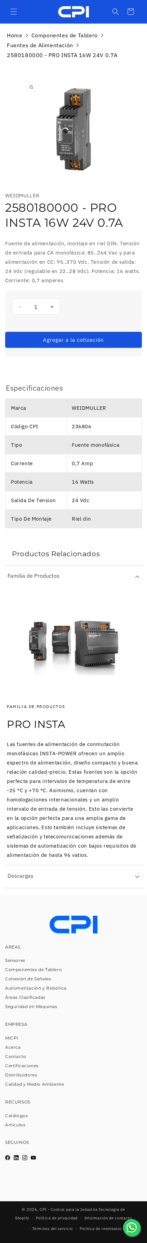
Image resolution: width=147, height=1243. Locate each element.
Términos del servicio (52, 1228)
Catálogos (16, 1115)
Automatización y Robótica (36, 988)
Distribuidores (21, 1074)
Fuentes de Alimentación (40, 45)
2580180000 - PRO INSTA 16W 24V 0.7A (62, 55)
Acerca (13, 1047)
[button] (13, 11)
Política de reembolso (101, 1228)
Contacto (15, 1056)
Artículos (15, 1124)
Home (14, 35)
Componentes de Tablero (64, 35)
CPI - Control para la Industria (69, 1209)
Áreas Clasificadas (25, 997)
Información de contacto (108, 1218)
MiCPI (11, 1038)
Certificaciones (22, 1065)
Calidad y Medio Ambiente (34, 1084)
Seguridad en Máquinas (31, 1006)
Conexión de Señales (28, 978)
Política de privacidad (57, 1218)
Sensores (15, 960)
